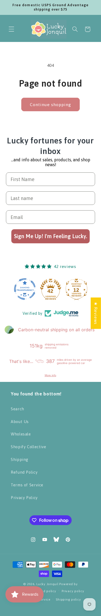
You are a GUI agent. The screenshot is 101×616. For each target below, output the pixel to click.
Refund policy (45, 591)
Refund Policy (24, 472)
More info (50, 375)
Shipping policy (68, 599)
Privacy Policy (24, 497)
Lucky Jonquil (47, 584)
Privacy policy (73, 591)
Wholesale (21, 434)
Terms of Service (27, 485)
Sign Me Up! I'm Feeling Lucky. (50, 236)
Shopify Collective (28, 446)
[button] (11, 29)
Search (17, 409)
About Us (20, 421)
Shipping (19, 459)
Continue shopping (50, 104)
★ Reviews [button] (95, 313)
